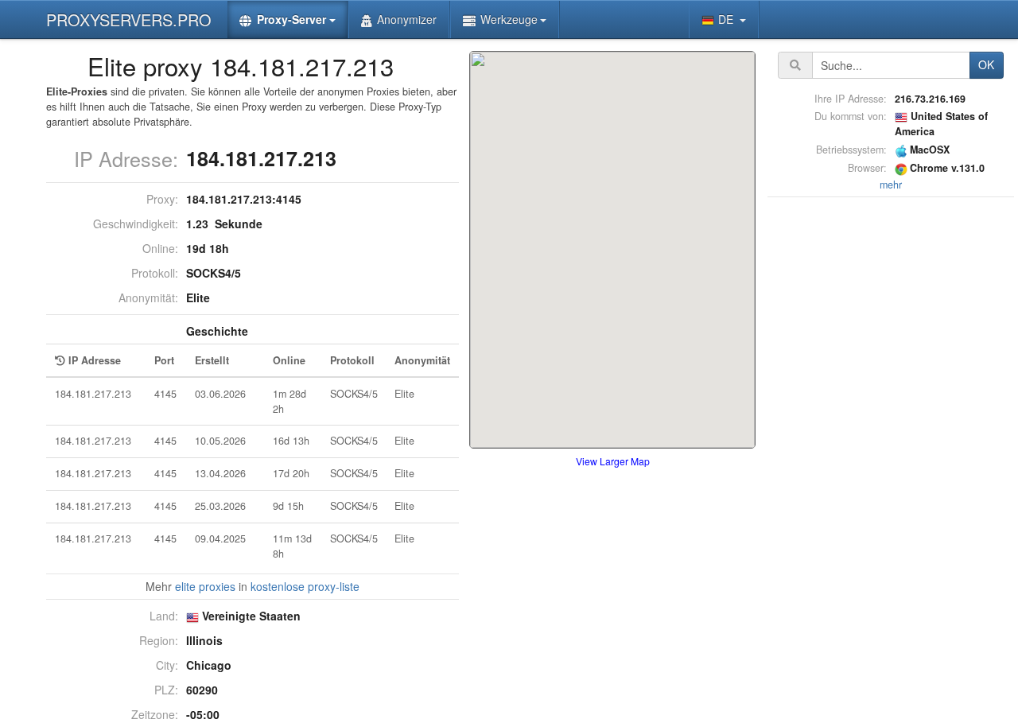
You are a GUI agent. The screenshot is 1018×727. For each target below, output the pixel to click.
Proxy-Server (291, 19)
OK (986, 64)
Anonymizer (407, 19)
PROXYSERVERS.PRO (129, 19)
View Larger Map (613, 461)
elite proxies (205, 586)
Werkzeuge (509, 19)
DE (727, 19)
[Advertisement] (890, 439)
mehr (891, 184)
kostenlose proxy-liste (305, 586)
